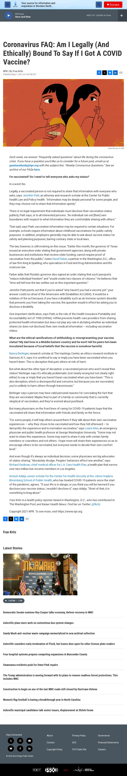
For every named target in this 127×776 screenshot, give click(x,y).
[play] (8, 15)
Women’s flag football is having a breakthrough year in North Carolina (41, 699)
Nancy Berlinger (19, 353)
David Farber (59, 258)
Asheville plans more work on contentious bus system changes (38, 622)
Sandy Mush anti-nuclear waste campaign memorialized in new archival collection (49, 633)
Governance (104, 735)
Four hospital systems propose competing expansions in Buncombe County (45, 654)
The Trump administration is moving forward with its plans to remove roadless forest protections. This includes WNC (60, 677)
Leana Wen (92, 428)
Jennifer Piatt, (31, 195)
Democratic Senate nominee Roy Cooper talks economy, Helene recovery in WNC (48, 612)
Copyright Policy (54, 749)
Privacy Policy (79, 735)
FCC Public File (79, 749)
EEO (74, 742)
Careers (102, 749)
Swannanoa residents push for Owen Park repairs (30, 664)
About (50, 735)
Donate (114, 4)
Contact (51, 742)
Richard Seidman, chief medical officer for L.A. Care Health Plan (47, 464)
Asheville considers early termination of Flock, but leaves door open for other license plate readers (59, 643)
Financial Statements (108, 742)
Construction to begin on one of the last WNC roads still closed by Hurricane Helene (50, 689)
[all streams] (122, 15)
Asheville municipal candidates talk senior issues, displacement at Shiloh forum (48, 710)
